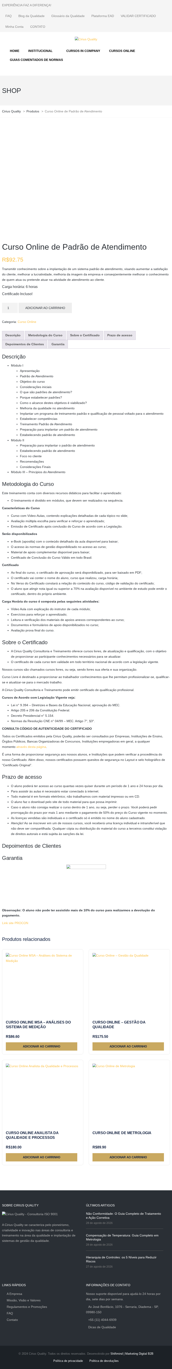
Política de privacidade (68, 1361)
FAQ (8, 16)
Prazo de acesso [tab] (119, 335)
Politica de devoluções (104, 1361)
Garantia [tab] (58, 344)
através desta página (31, 747)
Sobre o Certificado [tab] (85, 335)
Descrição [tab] (13, 335)
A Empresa (14, 1294)
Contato (12, 1320)
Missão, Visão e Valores (24, 1300)
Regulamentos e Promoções (27, 1307)
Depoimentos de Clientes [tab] (24, 344)
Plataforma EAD (102, 16)
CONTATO (37, 26)
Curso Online (27, 322)
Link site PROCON (15, 923)
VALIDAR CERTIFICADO (138, 16)
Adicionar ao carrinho (45, 308)
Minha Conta (14, 26)
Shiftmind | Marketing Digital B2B (131, 1353)
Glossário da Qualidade (68, 16)
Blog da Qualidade (31, 16)
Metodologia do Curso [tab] (45, 335)
